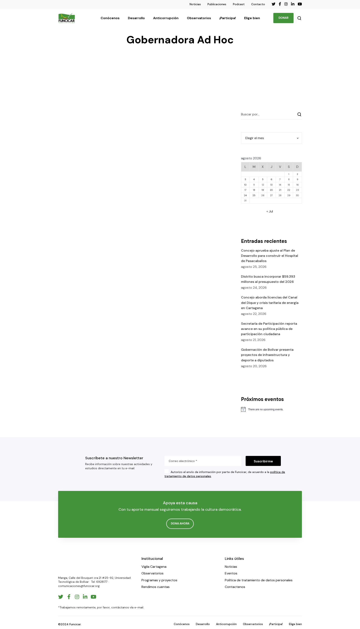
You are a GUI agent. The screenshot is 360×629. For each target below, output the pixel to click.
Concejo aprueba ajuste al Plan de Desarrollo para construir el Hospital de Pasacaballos (269, 255)
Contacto (258, 4)
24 (245, 195)
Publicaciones (217, 4)
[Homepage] (70, 564)
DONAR (283, 18)
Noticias (195, 4)
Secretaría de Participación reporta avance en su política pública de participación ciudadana (269, 328)
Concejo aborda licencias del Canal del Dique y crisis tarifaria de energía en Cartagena (270, 302)
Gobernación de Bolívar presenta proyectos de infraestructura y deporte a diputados (267, 354)
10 (245, 184)
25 (253, 195)
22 (288, 189)
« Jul (269, 211)
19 (262, 189)
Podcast (239, 4)
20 (271, 189)
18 (254, 189)
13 (271, 184)
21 (280, 189)
